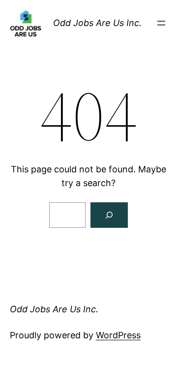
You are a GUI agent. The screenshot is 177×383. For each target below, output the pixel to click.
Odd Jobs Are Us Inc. (97, 23)
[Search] (109, 215)
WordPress (118, 335)
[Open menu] (161, 23)
